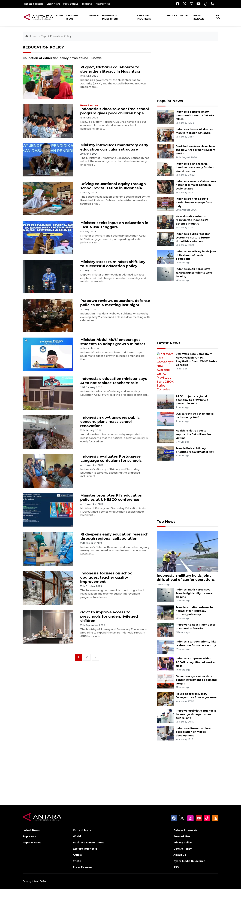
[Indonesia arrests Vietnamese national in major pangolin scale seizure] (165, 186)
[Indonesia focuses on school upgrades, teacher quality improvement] (48, 587)
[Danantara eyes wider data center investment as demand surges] (165, 681)
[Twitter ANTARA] (184, 3)
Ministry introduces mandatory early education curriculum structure (114, 147)
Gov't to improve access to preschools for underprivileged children (109, 616)
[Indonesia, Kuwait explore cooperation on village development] (165, 733)
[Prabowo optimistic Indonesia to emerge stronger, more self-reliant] (165, 715)
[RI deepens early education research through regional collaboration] (48, 548)
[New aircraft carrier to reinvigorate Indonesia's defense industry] (165, 221)
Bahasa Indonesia (33, 3)
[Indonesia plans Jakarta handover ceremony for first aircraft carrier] (165, 168)
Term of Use (181, 836)
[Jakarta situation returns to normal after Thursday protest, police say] (165, 612)
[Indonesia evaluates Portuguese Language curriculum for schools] (48, 471)
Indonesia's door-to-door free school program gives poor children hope (114, 111)
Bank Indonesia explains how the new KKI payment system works (195, 150)
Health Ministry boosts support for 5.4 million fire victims (193, 434)
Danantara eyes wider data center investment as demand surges (196, 680)
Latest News (53, 3)
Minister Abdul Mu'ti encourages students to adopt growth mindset (112, 342)
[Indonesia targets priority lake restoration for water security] (165, 646)
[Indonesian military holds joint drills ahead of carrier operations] (165, 256)
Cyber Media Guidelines (189, 861)
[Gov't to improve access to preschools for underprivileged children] (48, 626)
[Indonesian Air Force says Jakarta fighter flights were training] (165, 274)
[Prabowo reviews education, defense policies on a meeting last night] (48, 315)
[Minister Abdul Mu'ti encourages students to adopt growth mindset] (48, 354)
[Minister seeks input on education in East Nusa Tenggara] (48, 237)
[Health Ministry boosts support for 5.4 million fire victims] (165, 435)
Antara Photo (103, 3)
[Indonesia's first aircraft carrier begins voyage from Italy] (165, 204)
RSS (176, 867)
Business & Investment (110, 17)
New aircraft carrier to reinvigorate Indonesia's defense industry (192, 220)
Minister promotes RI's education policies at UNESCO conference (111, 497)
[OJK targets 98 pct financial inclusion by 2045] (165, 419)
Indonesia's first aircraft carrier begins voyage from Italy (194, 202)
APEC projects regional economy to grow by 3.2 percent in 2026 (192, 400)
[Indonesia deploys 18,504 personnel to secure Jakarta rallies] (165, 116)
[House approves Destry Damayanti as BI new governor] (165, 698)
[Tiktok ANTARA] (205, 3)
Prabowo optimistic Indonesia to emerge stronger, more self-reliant (196, 714)
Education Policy (60, 36)
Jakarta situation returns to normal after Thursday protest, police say (194, 611)
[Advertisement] (187, 69)
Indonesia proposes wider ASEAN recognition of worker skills (195, 662)
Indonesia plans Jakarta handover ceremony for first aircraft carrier (195, 167)
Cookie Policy (182, 848)
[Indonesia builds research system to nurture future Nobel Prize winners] (165, 239)
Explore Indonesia (144, 17)
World (94, 15)
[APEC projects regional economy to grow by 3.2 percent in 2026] (165, 401)
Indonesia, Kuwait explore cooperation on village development (193, 732)
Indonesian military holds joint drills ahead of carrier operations (196, 255)
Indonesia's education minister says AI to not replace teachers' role (113, 380)
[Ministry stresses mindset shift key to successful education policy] (48, 276)
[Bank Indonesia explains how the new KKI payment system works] (165, 151)
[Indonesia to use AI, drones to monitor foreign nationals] (165, 134)
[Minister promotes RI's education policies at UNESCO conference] (48, 510)
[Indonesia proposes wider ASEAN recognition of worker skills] (165, 663)
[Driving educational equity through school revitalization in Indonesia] (48, 198)
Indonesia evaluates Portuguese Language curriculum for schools (111, 458)
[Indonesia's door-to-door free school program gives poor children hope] (48, 120)
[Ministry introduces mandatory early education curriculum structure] (48, 159)
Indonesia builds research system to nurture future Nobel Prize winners (193, 237)
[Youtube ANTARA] (199, 3)
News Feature (89, 105)
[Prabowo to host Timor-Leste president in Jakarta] (165, 630)
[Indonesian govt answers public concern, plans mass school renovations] (48, 432)
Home (59, 15)
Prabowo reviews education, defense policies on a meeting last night (115, 303)
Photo (184, 15)
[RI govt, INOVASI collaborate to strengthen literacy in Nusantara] (48, 81)
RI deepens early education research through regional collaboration (114, 536)
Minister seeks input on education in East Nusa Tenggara (114, 225)
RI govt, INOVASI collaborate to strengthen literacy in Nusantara (110, 69)
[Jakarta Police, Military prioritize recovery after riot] (165, 453)
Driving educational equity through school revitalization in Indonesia (113, 186)
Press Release (198, 17)
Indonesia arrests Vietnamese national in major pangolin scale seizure (196, 185)
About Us (179, 854)
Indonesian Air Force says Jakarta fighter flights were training (194, 272)
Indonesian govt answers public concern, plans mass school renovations (110, 421)
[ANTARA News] (38, 17)
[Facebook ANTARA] (177, 3)
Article (171, 15)
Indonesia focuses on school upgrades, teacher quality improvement (107, 577)
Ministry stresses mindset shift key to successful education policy (112, 264)
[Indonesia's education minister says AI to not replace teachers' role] (48, 393)
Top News (87, 3)
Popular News (70, 3)
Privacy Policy (182, 842)
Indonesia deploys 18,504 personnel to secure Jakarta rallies (195, 115)
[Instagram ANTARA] (191, 3)
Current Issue (72, 17)
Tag (43, 36)
